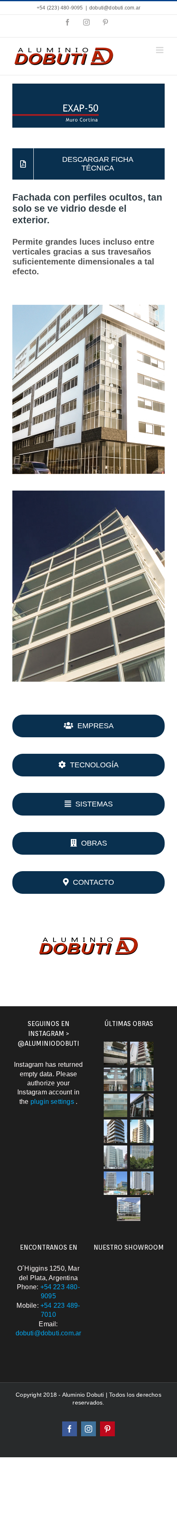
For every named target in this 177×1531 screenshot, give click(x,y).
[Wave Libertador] (115, 1183)
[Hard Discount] (115, 1053)
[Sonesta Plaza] (142, 1053)
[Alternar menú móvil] (160, 50)
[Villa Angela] (128, 1209)
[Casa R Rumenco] (142, 1105)
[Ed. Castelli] (115, 1079)
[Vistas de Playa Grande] (115, 1157)
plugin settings (53, 1101)
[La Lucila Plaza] (142, 1131)
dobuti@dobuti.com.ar (114, 8)
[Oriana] (115, 1131)
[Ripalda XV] (142, 1079)
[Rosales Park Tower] (142, 1157)
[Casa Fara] (115, 1105)
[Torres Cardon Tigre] (142, 1183)
